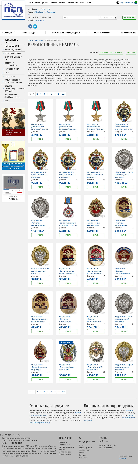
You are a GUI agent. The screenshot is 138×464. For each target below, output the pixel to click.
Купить (40, 139)
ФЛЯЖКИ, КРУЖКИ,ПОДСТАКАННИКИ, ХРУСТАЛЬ (15, 88)
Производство (72, 3)
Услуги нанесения (102, 33)
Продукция (7, 33)
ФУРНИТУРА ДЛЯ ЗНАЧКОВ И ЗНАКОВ (12, 96)
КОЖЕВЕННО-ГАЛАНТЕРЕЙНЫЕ (11, 64)
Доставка (45, 3)
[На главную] (13, 10)
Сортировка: (94, 52)
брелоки (131, 415)
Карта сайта (83, 457)
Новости (62, 3)
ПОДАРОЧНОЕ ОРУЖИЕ (13, 53)
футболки (129, 410)
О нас (82, 3)
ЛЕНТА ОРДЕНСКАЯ (12, 46)
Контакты (89, 3)
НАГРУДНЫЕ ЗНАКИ (12, 69)
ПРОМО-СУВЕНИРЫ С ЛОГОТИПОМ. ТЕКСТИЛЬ (13, 81)
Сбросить (131, 53)
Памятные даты (30, 33)
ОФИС (7, 73)
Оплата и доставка (85, 448)
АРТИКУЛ (118, 53)
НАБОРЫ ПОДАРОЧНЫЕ (13, 50)
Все (63, 94)
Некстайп (122, 459)
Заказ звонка (129, 17)
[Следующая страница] (59, 94)
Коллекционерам (128, 33)
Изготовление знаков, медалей (66, 33)
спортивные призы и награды (40, 423)
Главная (30, 40)
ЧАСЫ (7, 101)
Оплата (54, 3)
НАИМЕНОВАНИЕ (106, 53)
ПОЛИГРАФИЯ (10, 76)
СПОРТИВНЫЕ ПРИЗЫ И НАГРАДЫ (13, 58)
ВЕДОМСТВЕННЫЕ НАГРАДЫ (11, 41)
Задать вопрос (34, 3)
